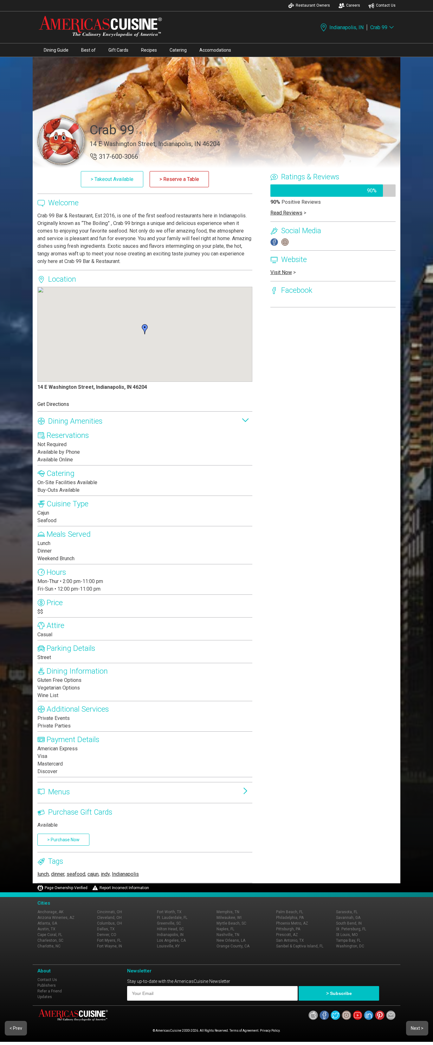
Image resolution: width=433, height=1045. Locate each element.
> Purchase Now (63, 839)
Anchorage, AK (50, 912)
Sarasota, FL (347, 912)
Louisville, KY (168, 946)
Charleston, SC (50, 940)
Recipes (149, 50)
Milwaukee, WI (229, 917)
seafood (76, 874)
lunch (43, 874)
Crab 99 (378, 27)
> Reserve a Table (179, 179)
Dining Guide (56, 50)
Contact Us (386, 5)
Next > (417, 1028)
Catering (178, 50)
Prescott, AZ (287, 935)
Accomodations (215, 50)
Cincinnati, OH (109, 912)
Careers (353, 5)
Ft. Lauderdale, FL (172, 917)
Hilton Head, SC (170, 929)
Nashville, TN (228, 935)
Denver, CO (106, 935)
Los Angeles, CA (171, 940)
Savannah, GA (348, 917)
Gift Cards (118, 50)
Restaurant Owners (313, 5)
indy (105, 874)
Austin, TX (46, 929)
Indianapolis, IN (346, 27)
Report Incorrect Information (124, 888)
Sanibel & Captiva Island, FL (299, 946)
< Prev (16, 1028)
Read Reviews (286, 213)
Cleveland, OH (109, 917)
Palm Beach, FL (289, 912)
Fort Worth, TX (169, 912)
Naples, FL (225, 929)
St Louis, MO (347, 935)
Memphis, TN (228, 912)
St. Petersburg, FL (351, 929)
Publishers (46, 985)
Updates (44, 997)
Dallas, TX (106, 929)
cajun (93, 874)
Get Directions (53, 404)
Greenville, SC (169, 923)
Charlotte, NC (49, 946)
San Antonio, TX (290, 940)
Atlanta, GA (47, 923)
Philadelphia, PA (290, 917)
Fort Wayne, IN (109, 946)
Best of (88, 50)
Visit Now (281, 272)
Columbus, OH (109, 923)
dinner (57, 874)
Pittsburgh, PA (288, 929)
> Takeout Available (112, 179)
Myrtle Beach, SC (231, 923)
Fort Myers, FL (109, 940)
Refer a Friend (49, 991)
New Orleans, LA (231, 940)
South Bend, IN (349, 923)
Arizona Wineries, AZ (55, 917)
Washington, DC (350, 946)
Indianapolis (125, 874)
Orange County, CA (233, 946)
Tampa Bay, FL (348, 940)
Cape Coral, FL (49, 935)
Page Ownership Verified (66, 888)
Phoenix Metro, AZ (292, 923)
